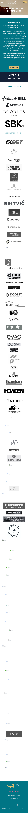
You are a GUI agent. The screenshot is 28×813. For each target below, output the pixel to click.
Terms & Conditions (13, 805)
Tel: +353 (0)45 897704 (14, 798)
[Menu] (2, 2)
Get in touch (14, 67)
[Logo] (14, 98)
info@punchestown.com (17, 59)
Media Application (21, 805)
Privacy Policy (5, 805)
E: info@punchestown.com (14, 801)
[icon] (10, 791)
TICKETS (24, 2)
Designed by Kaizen (21, 809)
